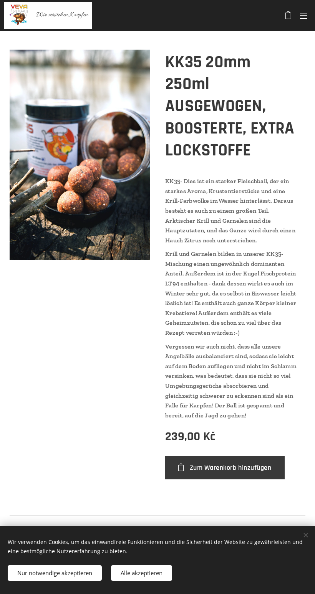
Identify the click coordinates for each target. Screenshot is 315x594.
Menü (303, 15)
